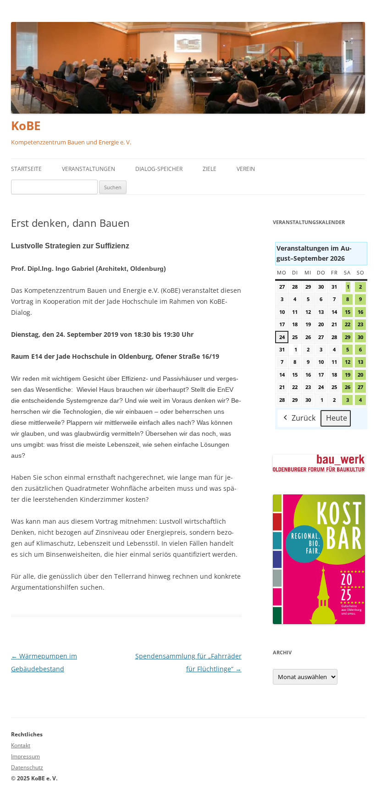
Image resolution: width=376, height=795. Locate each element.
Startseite (26, 169)
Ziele (209, 169)
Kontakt (20, 745)
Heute (336, 418)
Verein (246, 169)
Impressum (25, 756)
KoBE (26, 125)
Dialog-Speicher (158, 169)
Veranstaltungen (88, 169)
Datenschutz (27, 767)
